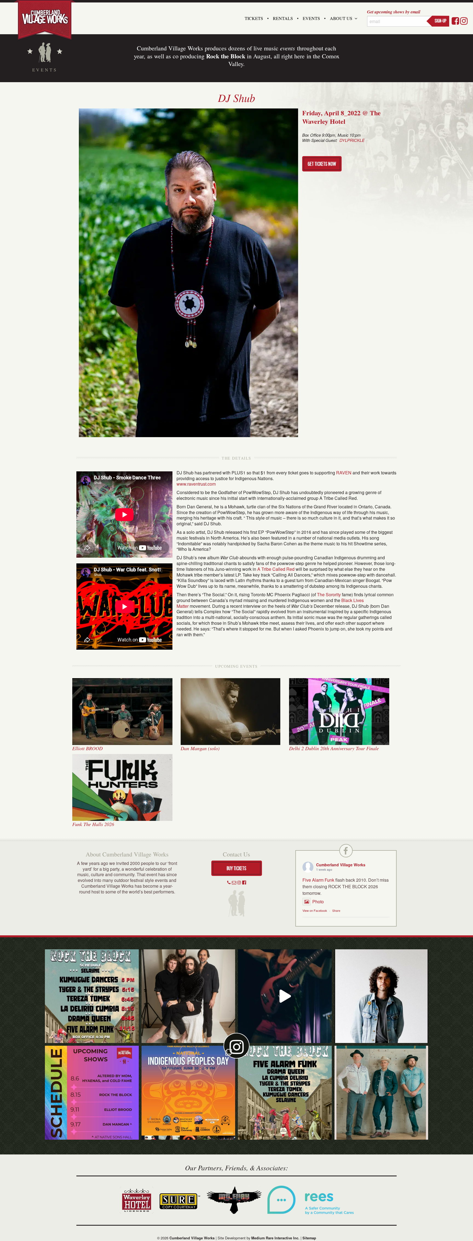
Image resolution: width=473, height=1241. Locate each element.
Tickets (254, 18)
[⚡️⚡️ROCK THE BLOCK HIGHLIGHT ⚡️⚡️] (188, 996)
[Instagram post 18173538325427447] (92, 996)
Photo (318, 901)
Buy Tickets (236, 868)
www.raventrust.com (196, 484)
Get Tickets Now (322, 164)
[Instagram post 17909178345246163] (188, 1093)
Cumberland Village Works (340, 864)
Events (311, 18)
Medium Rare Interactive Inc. (275, 1238)
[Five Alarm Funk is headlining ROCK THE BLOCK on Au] (285, 996)
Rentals (283, 18)
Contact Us (236, 854)
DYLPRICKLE (352, 140)
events (287, 48)
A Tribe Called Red (276, 569)
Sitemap (309, 1238)
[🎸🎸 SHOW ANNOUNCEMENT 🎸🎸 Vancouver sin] (381, 996)
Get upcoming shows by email (393, 12)
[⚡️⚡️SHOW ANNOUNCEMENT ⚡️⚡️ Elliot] (381, 1093)
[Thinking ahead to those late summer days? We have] (92, 1093)
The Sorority (329, 594)
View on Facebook (314, 910)
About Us (341, 18)
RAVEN (343, 472)
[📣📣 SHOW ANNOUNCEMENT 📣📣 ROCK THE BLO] (285, 1093)
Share (336, 910)
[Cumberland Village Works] (45, 20)
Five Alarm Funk (318, 880)
